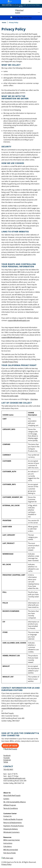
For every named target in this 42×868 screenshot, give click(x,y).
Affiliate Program (9, 805)
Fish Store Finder (9, 853)
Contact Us (7, 816)
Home (4, 22)
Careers (6, 799)
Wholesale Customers (11, 832)
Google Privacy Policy (10, 362)
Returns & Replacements (12, 823)
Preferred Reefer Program (13, 819)
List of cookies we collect (10, 93)
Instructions (7, 843)
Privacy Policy (6, 864)
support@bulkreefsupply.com (19, 320)
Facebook (6, 755)
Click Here (34, 399)
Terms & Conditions (10, 808)
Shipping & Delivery (10, 829)
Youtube (6, 758)
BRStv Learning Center (11, 840)
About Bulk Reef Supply (11, 795)
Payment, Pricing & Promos (13, 826)
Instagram (7, 760)
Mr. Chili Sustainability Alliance (14, 802)
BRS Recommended (10, 850)
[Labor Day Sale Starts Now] (21, 18)
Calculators (7, 846)
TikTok (5, 762)
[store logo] (21, 11)
